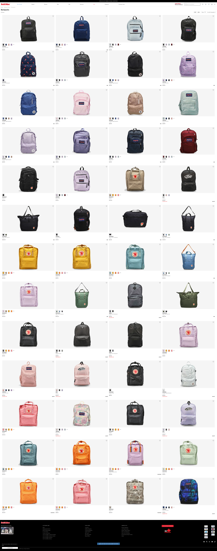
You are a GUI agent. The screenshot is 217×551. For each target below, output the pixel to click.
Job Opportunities (125, 528)
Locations (87, 527)
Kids (69, 4)
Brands (33, 4)
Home (2, 7)
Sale (94, 4)
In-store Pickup (45, 531)
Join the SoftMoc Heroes (47, 538)
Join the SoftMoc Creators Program (49, 534)
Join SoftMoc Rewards (168, 525)
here (3, 545)
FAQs (44, 527)
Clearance (107, 4)
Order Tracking (87, 531)
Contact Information (46, 533)
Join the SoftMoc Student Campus (49, 535)
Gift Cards (87, 533)
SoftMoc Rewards (88, 528)
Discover (82, 4)
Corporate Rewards (88, 530)
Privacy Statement (125, 527)
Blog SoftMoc (87, 535)
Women (45, 4)
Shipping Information (46, 528)
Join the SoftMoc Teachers (47, 537)
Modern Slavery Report (126, 530)
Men (58, 4)
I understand (10, 547)
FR (214, 4)
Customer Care (122, 4)
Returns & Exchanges (46, 530)
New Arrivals (19, 4)
